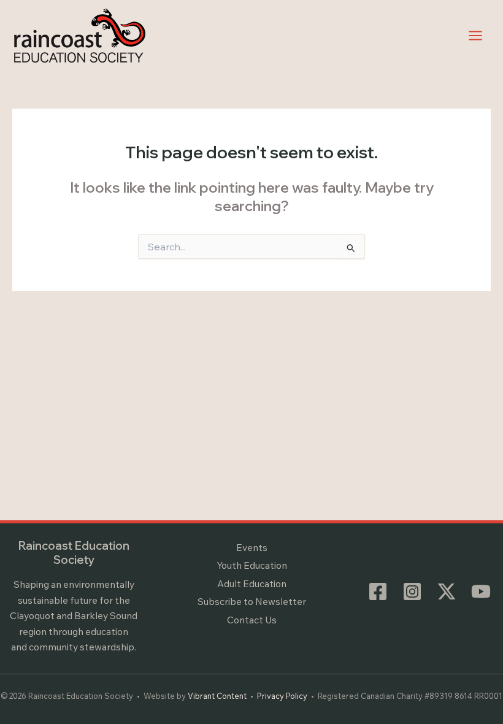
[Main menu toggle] (476, 35)
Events (251, 547)
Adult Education (251, 583)
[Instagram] (412, 591)
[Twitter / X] (446, 591)
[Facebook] (378, 591)
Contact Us (252, 620)
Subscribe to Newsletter (252, 601)
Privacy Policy (282, 696)
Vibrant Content (217, 696)
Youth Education (252, 565)
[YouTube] (481, 591)
